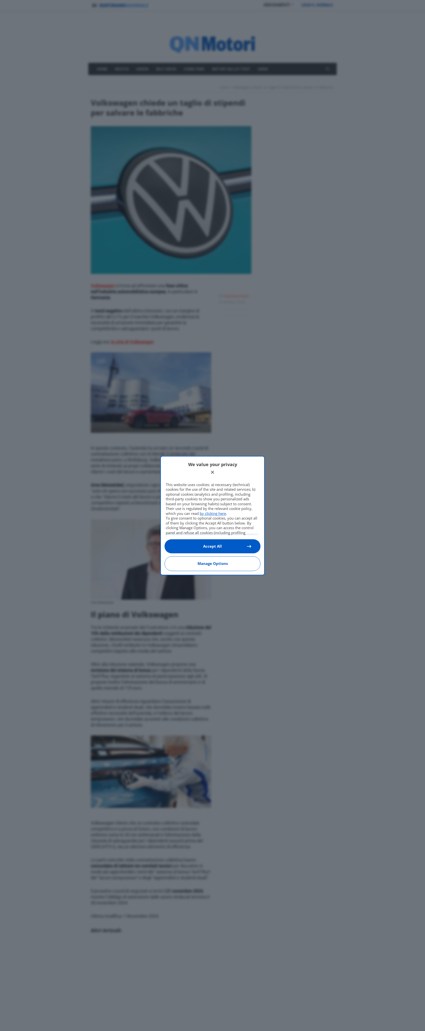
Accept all (212, 546)
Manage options (212, 563)
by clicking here (213, 513)
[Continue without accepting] (212, 472)
